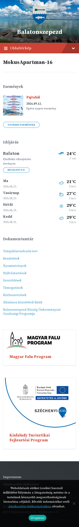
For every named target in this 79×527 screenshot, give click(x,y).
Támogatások (13, 288)
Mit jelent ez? (16, 170)
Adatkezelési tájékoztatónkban (29, 506)
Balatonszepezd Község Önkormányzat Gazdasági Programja (32, 312)
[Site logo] (39, 23)
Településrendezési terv (20, 251)
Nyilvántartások (15, 273)
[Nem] (74, 503)
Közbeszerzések (14, 295)
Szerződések (12, 280)
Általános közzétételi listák (22, 302)
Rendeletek (11, 258)
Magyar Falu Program (30, 356)
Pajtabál (33, 97)
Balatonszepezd (39, 32)
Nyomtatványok (14, 266)
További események (21, 124)
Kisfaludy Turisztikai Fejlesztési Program (29, 438)
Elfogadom (37, 517)
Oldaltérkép (20, 48)
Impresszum (12, 477)
